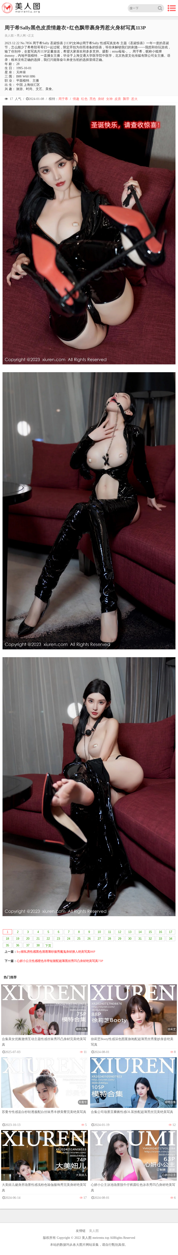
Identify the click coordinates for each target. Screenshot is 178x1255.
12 (119, 932)
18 (7, 938)
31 (140, 938)
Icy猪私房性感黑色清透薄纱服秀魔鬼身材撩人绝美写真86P (56, 951)
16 (160, 932)
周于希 (63, 99)
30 (129, 938)
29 (119, 938)
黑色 (92, 99)
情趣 (76, 99)
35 (7, 945)
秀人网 (21, 35)
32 (150, 938)
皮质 (117, 99)
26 (89, 938)
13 (129, 932)
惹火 (134, 99)
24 (68, 938)
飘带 (126, 99)
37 (27, 945)
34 (170, 938)
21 (38, 938)
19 (17, 938)
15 (150, 932)
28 (109, 938)
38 (38, 945)
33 (160, 938)
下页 (48, 945)
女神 (109, 99)
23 (58, 938)
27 (99, 938)
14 (140, 932)
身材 (101, 99)
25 (78, 938)
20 (27, 938)
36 (17, 945)
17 (170, 932)
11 (109, 932)
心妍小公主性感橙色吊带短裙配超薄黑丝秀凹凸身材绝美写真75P (60, 961)
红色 (84, 99)
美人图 (9, 35)
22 (48, 938)
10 (99, 932)
